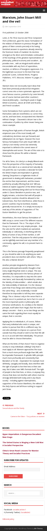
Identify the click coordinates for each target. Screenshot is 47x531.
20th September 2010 (13, 26)
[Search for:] (23, 493)
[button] (43, 10)
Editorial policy (8, 519)
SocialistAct (25, 512)
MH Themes (38, 528)
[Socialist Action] (23, 6)
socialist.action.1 (19, 509)
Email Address (9, 466)
